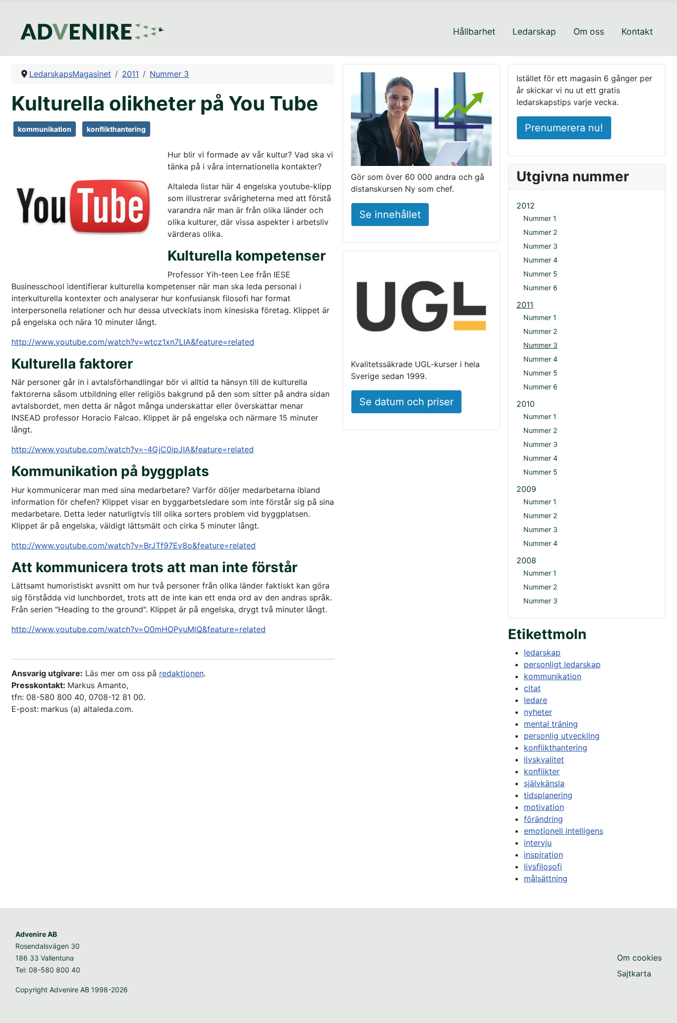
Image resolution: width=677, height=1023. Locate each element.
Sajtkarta (634, 973)
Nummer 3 (540, 246)
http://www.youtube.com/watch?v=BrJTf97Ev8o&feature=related (133, 545)
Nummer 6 (540, 287)
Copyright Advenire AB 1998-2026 (71, 989)
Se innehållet (390, 214)
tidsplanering (548, 795)
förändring (543, 819)
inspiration (543, 855)
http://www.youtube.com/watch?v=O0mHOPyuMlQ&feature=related (138, 629)
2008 (526, 560)
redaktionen (181, 673)
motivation (544, 807)
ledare (535, 700)
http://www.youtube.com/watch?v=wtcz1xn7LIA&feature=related (132, 342)
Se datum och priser (406, 402)
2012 (525, 206)
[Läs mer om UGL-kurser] (421, 308)
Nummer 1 (540, 218)
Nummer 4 (540, 260)
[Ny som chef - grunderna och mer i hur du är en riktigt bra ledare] (421, 121)
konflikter (542, 771)
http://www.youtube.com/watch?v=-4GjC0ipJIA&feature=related (132, 449)
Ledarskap (534, 31)
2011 (524, 305)
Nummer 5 (540, 273)
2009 (526, 489)
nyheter (538, 712)
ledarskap (542, 652)
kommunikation (44, 129)
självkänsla (544, 783)
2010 (525, 404)
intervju (538, 843)
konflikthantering (116, 129)
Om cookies (639, 958)
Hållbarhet (474, 31)
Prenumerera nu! (564, 128)
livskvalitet (544, 759)
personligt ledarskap (562, 664)
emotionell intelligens (563, 831)
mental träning (551, 724)
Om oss (588, 31)
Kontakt (637, 31)
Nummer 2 (540, 232)
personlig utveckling (562, 736)
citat (532, 688)
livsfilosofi (543, 866)
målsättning (545, 878)
